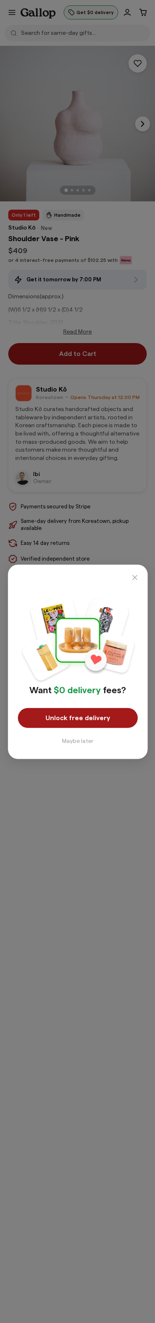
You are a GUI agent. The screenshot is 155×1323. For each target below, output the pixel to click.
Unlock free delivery (77, 717)
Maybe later (77, 741)
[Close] (134, 577)
